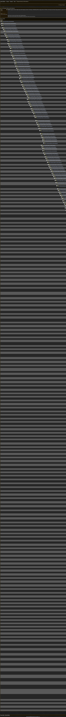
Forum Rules (2, 715)
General (11, 1)
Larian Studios (2, 1)
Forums (7, 1)
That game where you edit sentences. (8, 21)
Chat (14, 1)
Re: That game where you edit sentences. (8, 8)
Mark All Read (7, 715)
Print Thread (2, 6)
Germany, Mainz (5, 14)
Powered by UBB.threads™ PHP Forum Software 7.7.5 (33, 716)
